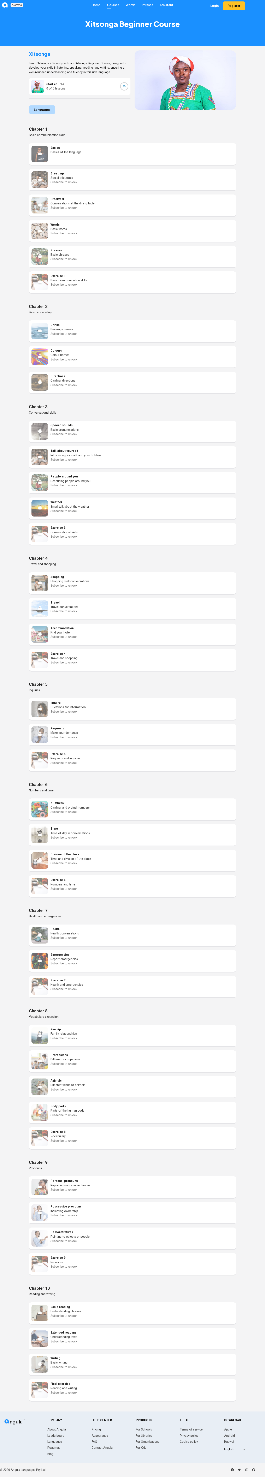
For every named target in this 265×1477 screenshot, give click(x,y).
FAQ (94, 1441)
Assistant (166, 5)
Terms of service (191, 1429)
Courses (113, 5)
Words (130, 5)
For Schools (144, 1429)
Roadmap (53, 1447)
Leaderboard (55, 1435)
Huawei (229, 1441)
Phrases (147, 5)
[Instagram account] (246, 1469)
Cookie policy (189, 1441)
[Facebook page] (232, 1469)
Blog (50, 1454)
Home (96, 5)
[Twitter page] (239, 1469)
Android (229, 1435)
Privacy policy (189, 1435)
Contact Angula (102, 1447)
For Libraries (144, 1435)
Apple (228, 1429)
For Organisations (147, 1441)
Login (214, 5)
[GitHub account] (253, 1469)
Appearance (100, 1435)
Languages (54, 1441)
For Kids (141, 1447)
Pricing (96, 1429)
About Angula (56, 1429)
